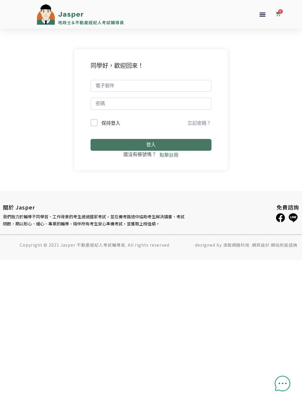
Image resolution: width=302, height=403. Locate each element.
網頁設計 (261, 245)
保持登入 (110, 123)
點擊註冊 (169, 155)
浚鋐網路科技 (237, 245)
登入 (151, 144)
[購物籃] (278, 14)
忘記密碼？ (199, 123)
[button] (262, 14)
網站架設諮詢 (284, 245)
